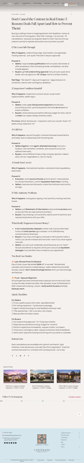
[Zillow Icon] (9, 443)
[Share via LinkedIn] (20, 355)
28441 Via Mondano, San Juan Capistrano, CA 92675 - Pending (41, 387)
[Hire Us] (79, 447)
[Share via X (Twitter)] (16, 355)
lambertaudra (75, 397)
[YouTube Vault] (79, 437)
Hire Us (62, 446)
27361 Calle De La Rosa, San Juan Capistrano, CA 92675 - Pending (68, 387)
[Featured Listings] (79, 435)
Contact (63, 444)
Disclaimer (49, 460)
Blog (62, 442)
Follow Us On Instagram (12, 396)
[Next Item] (79, 414)
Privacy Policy (40, 460)
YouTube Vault (64, 437)
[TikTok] (15, 443)
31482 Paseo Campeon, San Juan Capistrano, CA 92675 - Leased (15, 387)
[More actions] (71, 14)
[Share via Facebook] (12, 355)
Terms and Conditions (60, 460)
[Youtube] (13, 443)
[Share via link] (24, 355)
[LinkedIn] (11, 443)
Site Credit (71, 460)
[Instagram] (7, 443)
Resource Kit (64, 440)
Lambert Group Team (65, 433)
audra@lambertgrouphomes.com (12, 435)
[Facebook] (5, 443)
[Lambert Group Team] (79, 433)
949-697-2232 (73, 5)
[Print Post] (28, 355)
